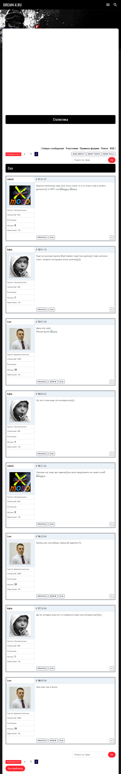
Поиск (104, 148)
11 (39, 179)
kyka (9, 249)
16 (39, 536)
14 (39, 394)
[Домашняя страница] (53, 382)
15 (39, 466)
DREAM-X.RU (12, 4)
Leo (9, 321)
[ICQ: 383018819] (61, 382)
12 (39, 249)
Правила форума (89, 148)
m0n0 (10, 179)
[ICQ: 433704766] (52, 237)
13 (39, 321)
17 (39, 608)
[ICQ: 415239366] (52, 310)
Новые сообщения (53, 148)
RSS (112, 148)
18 (39, 680)
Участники (72, 148)
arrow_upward (114, 767)
